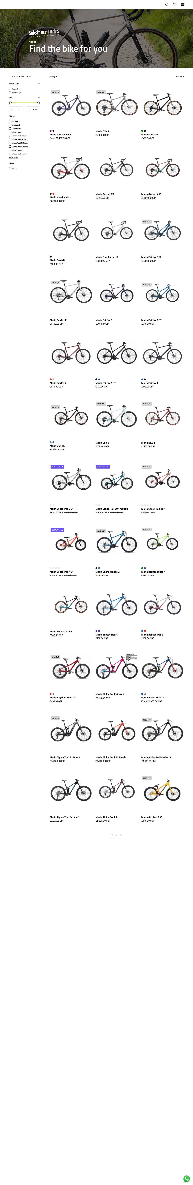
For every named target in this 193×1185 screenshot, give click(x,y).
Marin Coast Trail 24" (61, 508)
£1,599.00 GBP (148, 261)
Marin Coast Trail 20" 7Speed (111, 508)
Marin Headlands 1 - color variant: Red (53, 194)
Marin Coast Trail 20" (153, 509)
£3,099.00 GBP (102, 821)
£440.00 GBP (148, 512)
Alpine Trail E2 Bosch (20, 146)
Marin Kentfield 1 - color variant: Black (145, 131)
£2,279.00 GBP (102, 198)
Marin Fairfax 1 (149, 383)
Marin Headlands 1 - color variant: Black (51, 194)
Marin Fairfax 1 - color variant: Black (145, 379)
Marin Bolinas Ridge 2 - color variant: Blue (99, 568)
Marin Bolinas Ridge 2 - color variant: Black (96, 568)
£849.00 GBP (147, 821)
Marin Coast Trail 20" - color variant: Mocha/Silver (145, 505)
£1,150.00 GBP (148, 446)
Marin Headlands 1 (60, 197)
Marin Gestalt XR (104, 194)
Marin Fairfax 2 (58, 383)
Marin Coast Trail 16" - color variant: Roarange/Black (53, 568)
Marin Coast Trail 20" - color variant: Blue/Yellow (142, 505)
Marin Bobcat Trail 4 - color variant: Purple (96, 631)
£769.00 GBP (101, 638)
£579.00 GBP (101, 575)
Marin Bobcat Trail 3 (152, 634)
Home (11, 76)
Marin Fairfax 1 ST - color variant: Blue (99, 379)
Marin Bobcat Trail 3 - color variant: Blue (142, 631)
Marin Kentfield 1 (151, 134)
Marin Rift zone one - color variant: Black (53, 131)
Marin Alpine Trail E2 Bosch (65, 757)
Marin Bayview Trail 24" (63, 697)
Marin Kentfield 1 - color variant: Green (142, 131)
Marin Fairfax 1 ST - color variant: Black (96, 379)
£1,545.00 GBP (57, 449)
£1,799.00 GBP (102, 446)
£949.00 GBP (102, 324)
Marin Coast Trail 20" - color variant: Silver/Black (150, 505)
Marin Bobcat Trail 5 (61, 631)
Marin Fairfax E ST (151, 257)
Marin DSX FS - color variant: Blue (53, 442)
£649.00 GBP (147, 324)
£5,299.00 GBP (57, 761)
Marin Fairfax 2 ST (151, 320)
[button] (167, 4)
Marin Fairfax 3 (103, 320)
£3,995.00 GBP (148, 761)
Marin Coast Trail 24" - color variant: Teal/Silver (53, 505)
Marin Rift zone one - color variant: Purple (51, 131)
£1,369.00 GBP (148, 198)
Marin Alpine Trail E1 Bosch (110, 757)
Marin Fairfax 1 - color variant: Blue (142, 379)
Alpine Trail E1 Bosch (20, 143)
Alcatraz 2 (16, 125)
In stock (15, 89)
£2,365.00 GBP (57, 201)
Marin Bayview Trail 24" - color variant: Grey (53, 694)
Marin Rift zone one (60, 134)
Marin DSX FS (57, 445)
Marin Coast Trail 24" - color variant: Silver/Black (51, 505)
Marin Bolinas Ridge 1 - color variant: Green (142, 568)
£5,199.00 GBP (102, 698)
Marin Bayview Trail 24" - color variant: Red (51, 694)
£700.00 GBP (102, 135)
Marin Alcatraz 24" (151, 817)
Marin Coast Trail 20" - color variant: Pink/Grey (148, 505)
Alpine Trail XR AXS (19, 154)
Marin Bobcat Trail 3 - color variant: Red (145, 631)
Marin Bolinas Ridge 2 (107, 571)
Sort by (52, 77)
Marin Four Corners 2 (107, 257)
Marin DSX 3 (102, 442)
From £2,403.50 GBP (151, 701)
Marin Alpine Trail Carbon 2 (156, 757)
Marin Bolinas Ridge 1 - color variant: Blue (145, 568)
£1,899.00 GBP (102, 261)
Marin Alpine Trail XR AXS (109, 694)
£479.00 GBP (101, 387)
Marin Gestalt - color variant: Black (51, 257)
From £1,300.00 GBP (60, 138)
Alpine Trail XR (17, 150)
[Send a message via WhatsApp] (186, 1178)
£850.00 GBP (56, 264)
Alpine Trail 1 (17, 132)
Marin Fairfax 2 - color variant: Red (51, 379)
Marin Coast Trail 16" (61, 571)
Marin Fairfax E (58, 320)
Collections (20, 76)
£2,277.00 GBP (57, 821)
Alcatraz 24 (16, 128)
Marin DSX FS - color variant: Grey (51, 442)
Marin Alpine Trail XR (153, 697)
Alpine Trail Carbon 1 (19, 136)
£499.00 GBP (147, 138)
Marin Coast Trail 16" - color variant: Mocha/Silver (51, 568)
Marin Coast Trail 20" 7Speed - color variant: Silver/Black (96, 505)
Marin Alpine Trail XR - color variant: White (145, 694)
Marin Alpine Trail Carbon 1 (65, 817)
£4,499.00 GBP (103, 761)
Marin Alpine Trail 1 (106, 817)
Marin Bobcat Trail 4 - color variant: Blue (99, 631)
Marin (14, 168)
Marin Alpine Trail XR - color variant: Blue (142, 694)
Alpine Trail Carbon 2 (19, 139)
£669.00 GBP (147, 638)
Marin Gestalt (57, 260)
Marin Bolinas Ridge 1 (153, 571)
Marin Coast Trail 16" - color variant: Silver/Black (56, 568)
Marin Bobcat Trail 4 (106, 634)
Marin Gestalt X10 (151, 194)
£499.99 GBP (56, 701)
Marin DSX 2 (148, 442)
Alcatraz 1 (15, 121)
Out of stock (16, 92)
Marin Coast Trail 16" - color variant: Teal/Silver (59, 568)
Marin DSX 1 (102, 131)
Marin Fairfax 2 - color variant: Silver (53, 379)
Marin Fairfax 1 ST (105, 383)
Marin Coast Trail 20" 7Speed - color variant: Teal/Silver (99, 505)
